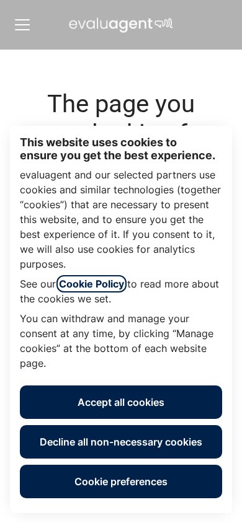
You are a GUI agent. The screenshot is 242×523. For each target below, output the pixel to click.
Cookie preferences (121, 481)
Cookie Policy (91, 284)
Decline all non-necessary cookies (121, 442)
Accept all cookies (121, 402)
